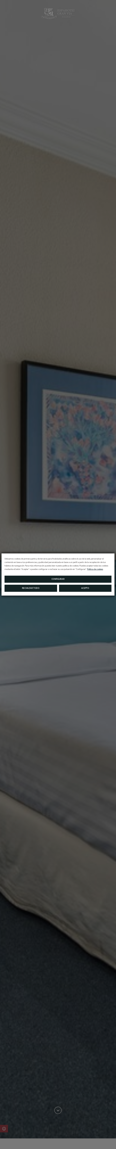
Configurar (58, 579)
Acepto (85, 588)
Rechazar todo (31, 588)
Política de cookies (95, 569)
